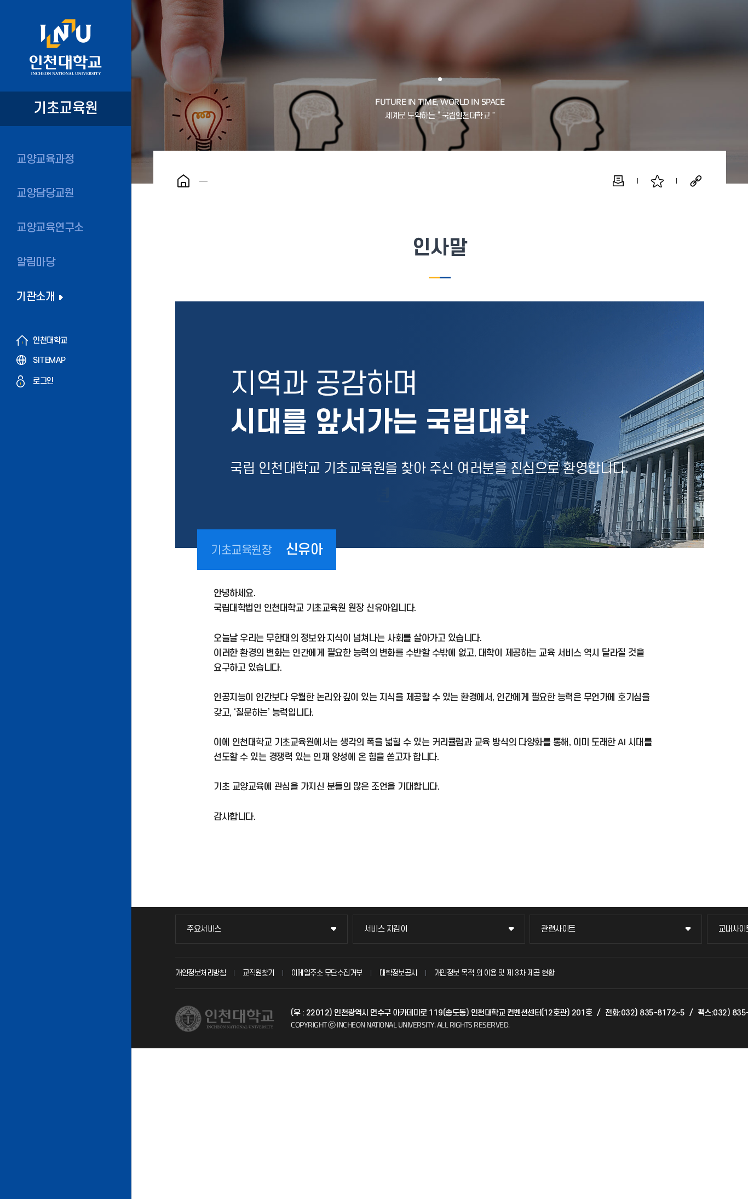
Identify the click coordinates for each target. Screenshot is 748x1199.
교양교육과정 (45, 159)
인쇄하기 (618, 181)
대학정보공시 (398, 973)
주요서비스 (204, 929)
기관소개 (35, 297)
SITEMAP (49, 360)
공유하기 (696, 181)
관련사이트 (558, 929)
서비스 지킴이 (385, 929)
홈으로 (183, 180)
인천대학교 (50, 340)
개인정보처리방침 (200, 973)
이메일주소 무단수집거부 (327, 973)
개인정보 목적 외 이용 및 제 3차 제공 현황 (494, 973)
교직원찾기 (258, 973)
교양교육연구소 (50, 228)
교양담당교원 (45, 193)
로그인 (43, 381)
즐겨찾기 (657, 181)
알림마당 (35, 262)
